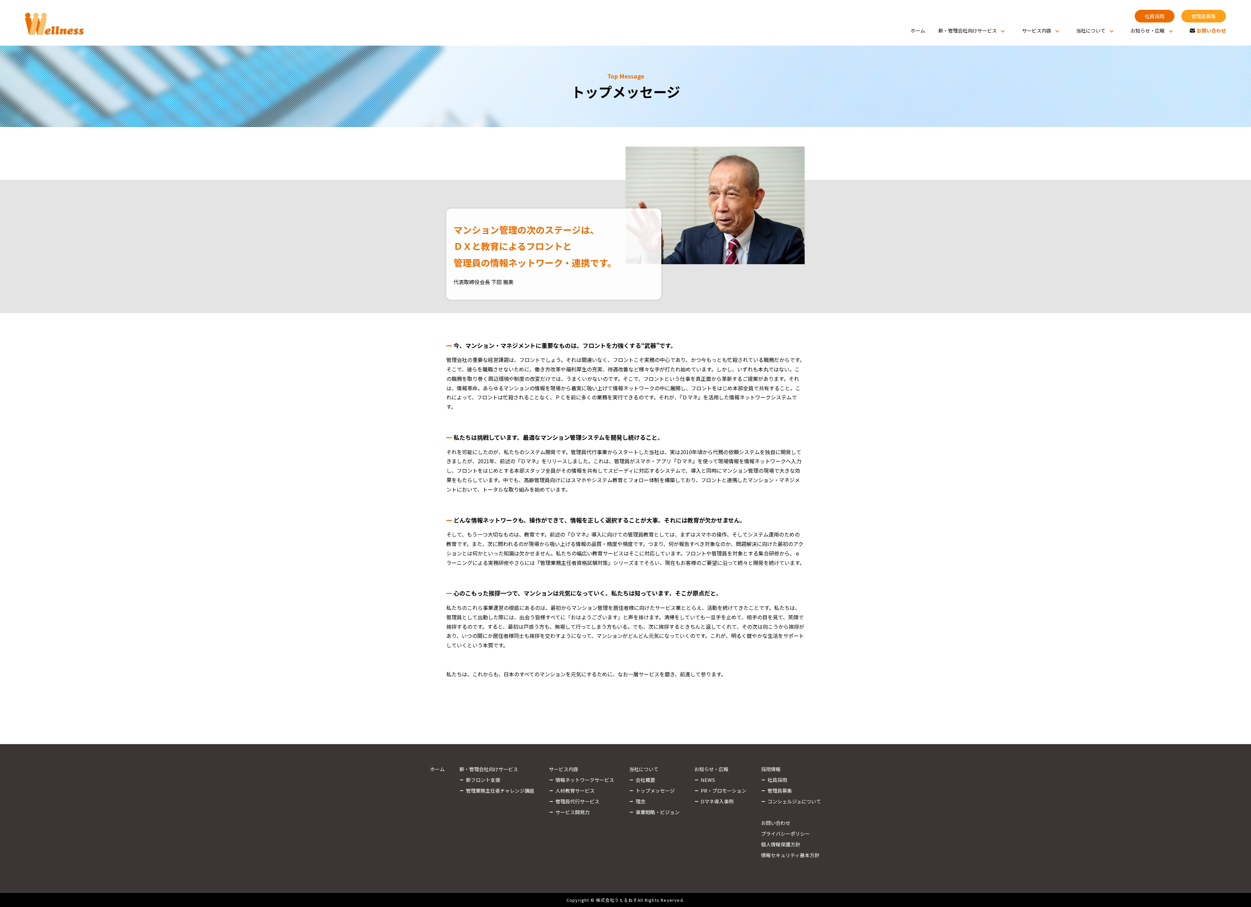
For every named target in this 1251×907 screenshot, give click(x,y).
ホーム (918, 30)
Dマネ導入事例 (717, 801)
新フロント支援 (483, 779)
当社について (1090, 30)
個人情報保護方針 (780, 844)
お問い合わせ (1211, 30)
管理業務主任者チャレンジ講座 (500, 790)
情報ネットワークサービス (584, 779)
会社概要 (645, 779)
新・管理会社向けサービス (967, 30)
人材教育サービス (575, 790)
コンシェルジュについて (794, 801)
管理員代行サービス (577, 801)
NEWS (708, 779)
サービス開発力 (572, 812)
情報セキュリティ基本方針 (790, 855)
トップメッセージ (655, 790)
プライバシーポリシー (785, 833)
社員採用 (1154, 16)
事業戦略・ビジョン (658, 812)
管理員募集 (1203, 16)
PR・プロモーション (723, 790)
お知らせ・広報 (1147, 30)
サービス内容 (1036, 30)
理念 (640, 801)
